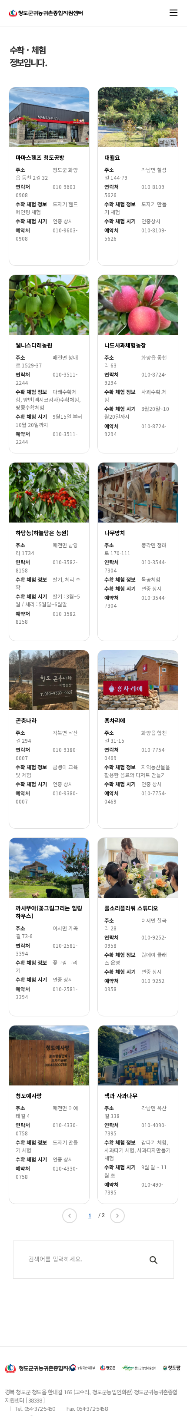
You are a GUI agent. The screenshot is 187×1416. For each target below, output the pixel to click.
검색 (155, 1263)
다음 (117, 1215)
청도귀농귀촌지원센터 (46, 17)
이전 (69, 1215)
